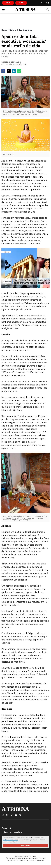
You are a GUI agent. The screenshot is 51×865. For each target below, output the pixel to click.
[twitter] (9, 71)
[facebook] (3, 71)
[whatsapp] (19, 71)
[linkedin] (14, 71)
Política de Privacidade (10, 840)
